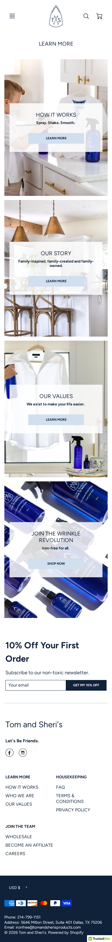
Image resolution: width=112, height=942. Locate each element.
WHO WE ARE (19, 795)
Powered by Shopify (65, 932)
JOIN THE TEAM (20, 826)
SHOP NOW (56, 564)
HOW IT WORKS (21, 787)
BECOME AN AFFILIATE (29, 845)
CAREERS (15, 853)
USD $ (14, 887)
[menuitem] (26, 787)
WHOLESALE (18, 836)
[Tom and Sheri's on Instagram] (23, 755)
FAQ (60, 787)
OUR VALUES (18, 804)
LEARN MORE (56, 138)
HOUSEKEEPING (71, 777)
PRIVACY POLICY (73, 810)
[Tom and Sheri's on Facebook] (9, 755)
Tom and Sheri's (34, 724)
